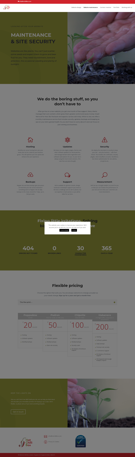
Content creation (105, 7)
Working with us (127, 7)
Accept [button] (74, 230)
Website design (76, 7)
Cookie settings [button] (64, 230)
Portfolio (116, 7)
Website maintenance (91, 7)
